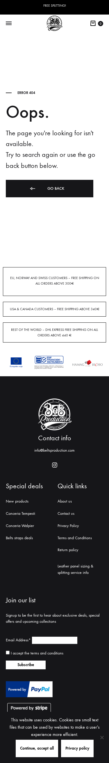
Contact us (66, 513)
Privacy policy (77, 748)
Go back (55, 188)
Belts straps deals (19, 537)
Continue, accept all (37, 748)
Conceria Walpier (20, 525)
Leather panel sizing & (75, 566)
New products (17, 501)
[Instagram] (54, 465)
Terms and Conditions (75, 537)
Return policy (68, 549)
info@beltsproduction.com (54, 450)
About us (65, 501)
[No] (102, 737)
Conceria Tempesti (20, 513)
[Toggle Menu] (9, 23)
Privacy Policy (68, 525)
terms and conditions (47, 653)
